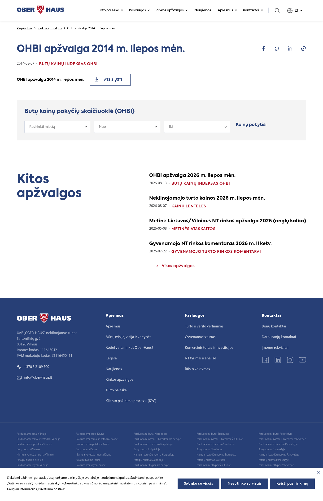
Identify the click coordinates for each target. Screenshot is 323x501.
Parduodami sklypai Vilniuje (32, 465)
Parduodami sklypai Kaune (91, 465)
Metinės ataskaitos (193, 229)
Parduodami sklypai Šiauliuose (213, 465)
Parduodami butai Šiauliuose (212, 434)
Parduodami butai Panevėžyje (275, 434)
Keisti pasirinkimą (292, 483)
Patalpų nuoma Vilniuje (30, 460)
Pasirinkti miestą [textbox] (42, 127)
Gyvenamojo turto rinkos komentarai (216, 252)
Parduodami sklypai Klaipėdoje (151, 465)
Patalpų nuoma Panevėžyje (273, 460)
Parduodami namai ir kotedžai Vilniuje (38, 439)
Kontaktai (251, 10)
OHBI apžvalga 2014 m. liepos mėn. (50, 80)
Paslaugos (137, 10)
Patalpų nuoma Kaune (88, 460)
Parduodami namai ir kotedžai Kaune (97, 439)
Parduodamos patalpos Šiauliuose (215, 444)
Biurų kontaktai (274, 326)
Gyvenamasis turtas (200, 337)
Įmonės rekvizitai (275, 348)
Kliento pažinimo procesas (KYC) (131, 401)
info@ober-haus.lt (38, 378)
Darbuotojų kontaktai (279, 337)
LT (296, 10)
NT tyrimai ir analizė (200, 358)
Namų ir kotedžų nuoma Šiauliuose (216, 454)
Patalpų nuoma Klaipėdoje (149, 460)
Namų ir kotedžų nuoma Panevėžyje (278, 454)
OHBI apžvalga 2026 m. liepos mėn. (192, 175)
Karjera (111, 358)
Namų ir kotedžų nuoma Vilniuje (35, 454)
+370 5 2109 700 (36, 367)
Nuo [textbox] (102, 127)
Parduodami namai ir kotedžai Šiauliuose (219, 439)
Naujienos (202, 10)
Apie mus (225, 10)
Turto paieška (108, 10)
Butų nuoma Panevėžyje (271, 449)
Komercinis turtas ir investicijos (209, 348)
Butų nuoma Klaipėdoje (147, 449)
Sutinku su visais (198, 483)
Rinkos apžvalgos (170, 10)
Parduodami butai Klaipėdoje (150, 434)
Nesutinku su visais (245, 483)
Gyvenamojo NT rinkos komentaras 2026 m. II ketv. (210, 244)
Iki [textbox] (171, 127)
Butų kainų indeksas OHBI (200, 184)
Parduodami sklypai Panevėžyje (276, 465)
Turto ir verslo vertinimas (204, 326)
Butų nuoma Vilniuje (28, 449)
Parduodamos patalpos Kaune (92, 444)
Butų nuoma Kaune (86, 449)
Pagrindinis (24, 28)
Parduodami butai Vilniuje (32, 434)
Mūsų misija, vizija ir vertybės (128, 337)
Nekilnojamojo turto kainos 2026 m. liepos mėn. (207, 198)
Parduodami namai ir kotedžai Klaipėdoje (157, 439)
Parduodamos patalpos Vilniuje (34, 444)
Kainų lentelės (188, 206)
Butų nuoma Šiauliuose (209, 449)
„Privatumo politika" (51, 489)
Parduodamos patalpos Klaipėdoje (153, 444)
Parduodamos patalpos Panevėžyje (278, 444)
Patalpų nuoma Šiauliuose (211, 460)
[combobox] (57, 127)
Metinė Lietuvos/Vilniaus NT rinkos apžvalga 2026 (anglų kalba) (227, 221)
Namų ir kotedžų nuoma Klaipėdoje (154, 454)
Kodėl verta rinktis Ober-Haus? (129, 348)
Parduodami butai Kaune (90, 434)
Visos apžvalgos (178, 266)
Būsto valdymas (197, 369)
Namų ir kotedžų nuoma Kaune (93, 454)
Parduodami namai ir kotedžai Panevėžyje (282, 439)
